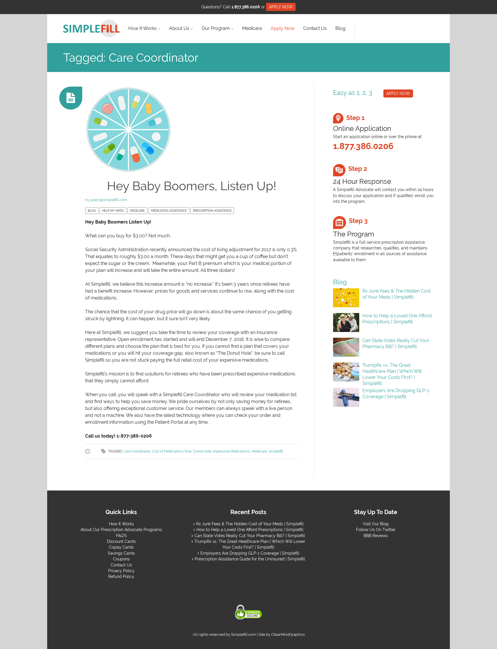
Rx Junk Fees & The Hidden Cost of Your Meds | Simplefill (396, 294)
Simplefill (276, 451)
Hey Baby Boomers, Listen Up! (191, 186)
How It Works (142, 28)
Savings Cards (121, 553)
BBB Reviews (376, 535)
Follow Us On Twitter (375, 529)
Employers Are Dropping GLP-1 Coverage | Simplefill (395, 393)
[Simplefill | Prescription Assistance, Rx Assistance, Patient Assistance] (91, 28)
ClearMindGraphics (288, 634)
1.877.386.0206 (246, 7)
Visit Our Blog (376, 524)
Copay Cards (121, 547)
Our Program (216, 28)
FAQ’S (121, 535)
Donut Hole (202, 451)
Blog (340, 28)
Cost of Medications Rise (172, 451)
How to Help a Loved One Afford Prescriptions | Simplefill (397, 318)
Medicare (252, 28)
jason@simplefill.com (108, 200)
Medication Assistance (169, 210)
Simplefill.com (243, 634)
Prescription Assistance (212, 210)
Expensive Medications (231, 451)
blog (92, 210)
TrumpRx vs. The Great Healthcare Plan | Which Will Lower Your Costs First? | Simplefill (392, 374)
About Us (179, 28)
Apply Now (283, 28)
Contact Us (315, 28)
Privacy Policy (121, 570)
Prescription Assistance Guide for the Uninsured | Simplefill (250, 559)
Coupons (121, 559)
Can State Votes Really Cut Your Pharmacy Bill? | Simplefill (395, 343)
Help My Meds (113, 210)
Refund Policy (121, 576)
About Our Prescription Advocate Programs (121, 529)
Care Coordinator (136, 451)
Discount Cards (121, 541)
